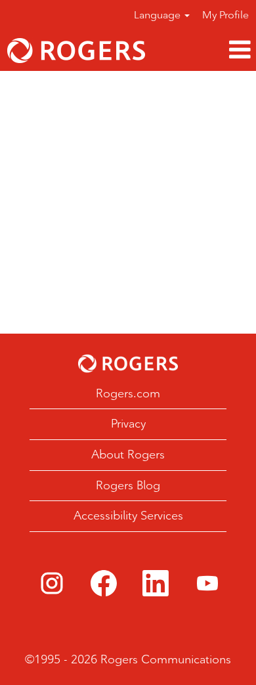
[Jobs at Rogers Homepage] (128, 363)
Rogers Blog (128, 485)
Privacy (128, 423)
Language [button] (158, 15)
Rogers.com (128, 393)
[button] (204, 50)
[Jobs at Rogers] (76, 50)
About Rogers (128, 454)
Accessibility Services (128, 515)
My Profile (225, 15)
